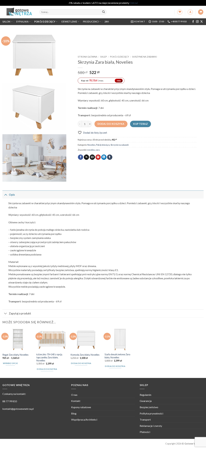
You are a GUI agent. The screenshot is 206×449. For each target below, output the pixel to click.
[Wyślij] (103, 12)
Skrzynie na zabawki (144, 56)
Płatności (145, 431)
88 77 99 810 (9, 401)
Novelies (91, 145)
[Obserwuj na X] (201, 21)
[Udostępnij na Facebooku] (80, 157)
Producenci (91, 21)
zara (98, 150)
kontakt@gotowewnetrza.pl (18, 408)
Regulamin (145, 394)
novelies (91, 150)
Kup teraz (140, 123)
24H (106, 21)
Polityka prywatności (151, 413)
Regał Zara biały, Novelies (15, 354)
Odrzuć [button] (134, 2)
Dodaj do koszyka (111, 123)
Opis (12, 194)
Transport (145, 419)
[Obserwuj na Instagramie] (197, 21)
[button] (190, 12)
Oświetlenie (69, 21)
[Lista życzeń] (179, 12)
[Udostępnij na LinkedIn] (104, 157)
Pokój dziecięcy (44, 21)
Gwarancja (146, 400)
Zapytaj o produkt (20, 313)
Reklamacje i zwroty (151, 425)
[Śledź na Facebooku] (193, 21)
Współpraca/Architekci (84, 419)
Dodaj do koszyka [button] (47, 369)
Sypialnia (22, 21)
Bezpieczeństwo (149, 407)
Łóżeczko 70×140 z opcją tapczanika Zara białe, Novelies (49, 357)
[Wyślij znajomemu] (92, 157)
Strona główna (87, 56)
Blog (73, 413)
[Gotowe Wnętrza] (18, 12)
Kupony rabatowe (81, 407)
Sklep (103, 56)
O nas (74, 394)
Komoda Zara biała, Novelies (84, 354)
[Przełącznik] (5, 194)
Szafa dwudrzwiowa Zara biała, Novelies (117, 356)
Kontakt (75, 400)
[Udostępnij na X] (86, 157)
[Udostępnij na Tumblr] (109, 157)
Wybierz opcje (10, 363)
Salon (6, 21)
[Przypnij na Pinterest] (98, 157)
